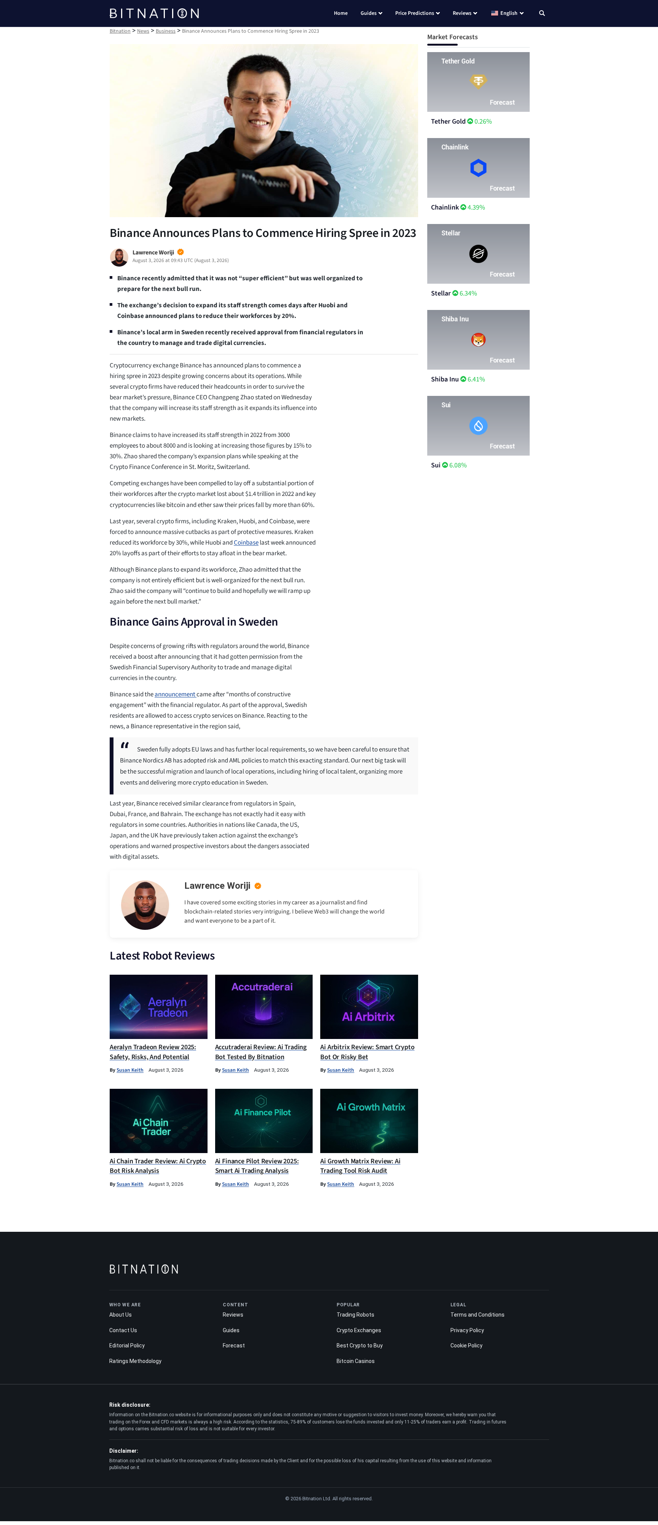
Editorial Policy (127, 1345)
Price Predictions (414, 13)
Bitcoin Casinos (356, 1361)
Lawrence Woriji (217, 885)
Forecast (234, 1345)
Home (341, 13)
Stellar (441, 293)
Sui (436, 465)
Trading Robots (355, 1315)
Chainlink (445, 207)
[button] (542, 14)
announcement (175, 694)
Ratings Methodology (135, 1361)
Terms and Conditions (477, 1315)
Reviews (462, 13)
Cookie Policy (466, 1345)
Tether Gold (448, 121)
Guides (369, 13)
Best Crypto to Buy (360, 1345)
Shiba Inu (445, 379)
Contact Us (123, 1330)
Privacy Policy (467, 1330)
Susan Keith (130, 1070)
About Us (120, 1315)
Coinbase (246, 542)
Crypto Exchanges (359, 1330)
